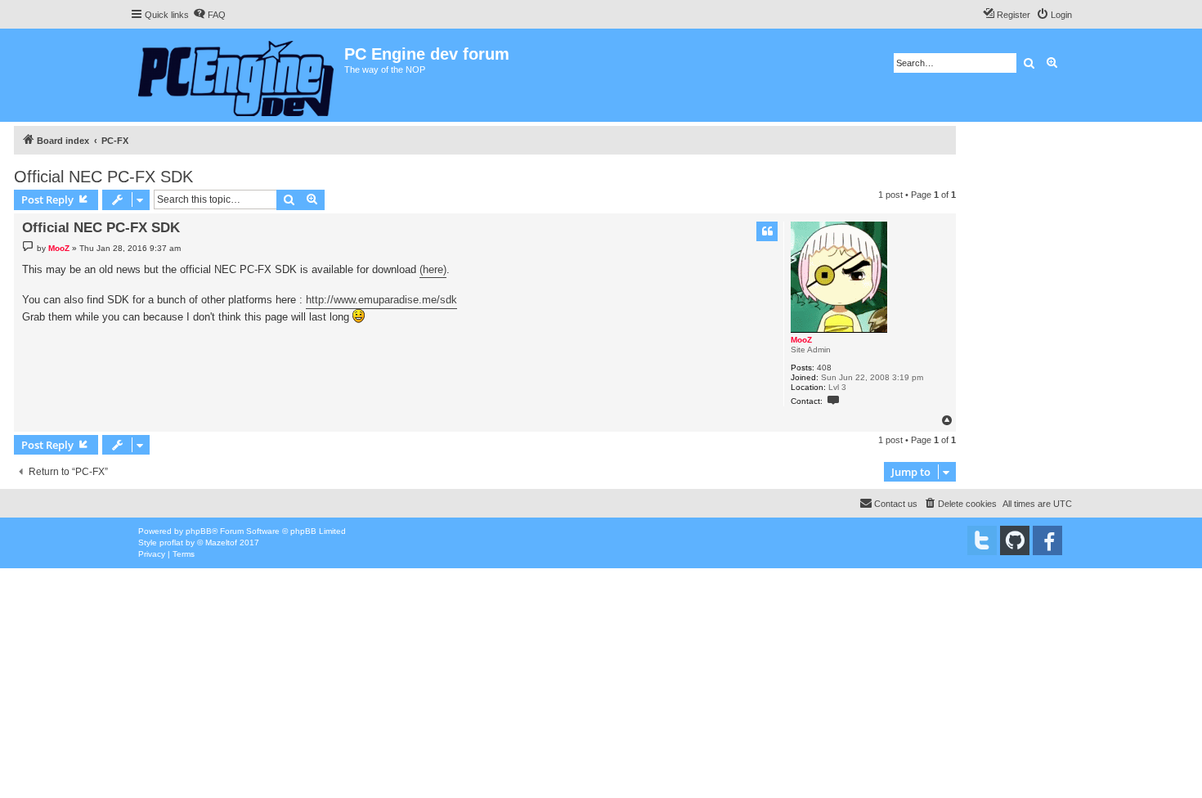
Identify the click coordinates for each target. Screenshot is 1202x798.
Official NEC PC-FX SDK (103, 177)
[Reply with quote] (767, 231)
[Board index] (237, 75)
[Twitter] (982, 540)
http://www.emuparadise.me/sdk (381, 300)
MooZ (801, 339)
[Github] (1014, 540)
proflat (171, 542)
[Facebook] (1047, 540)
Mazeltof (221, 542)
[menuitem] (209, 15)
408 (824, 367)
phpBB (199, 531)
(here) (432, 269)
